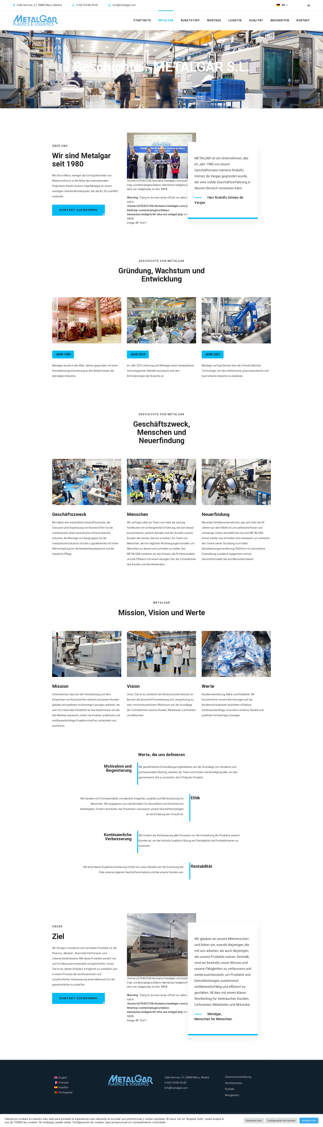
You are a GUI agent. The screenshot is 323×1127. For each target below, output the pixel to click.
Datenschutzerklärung (238, 1076)
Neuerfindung (216, 514)
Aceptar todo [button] (309, 1120)
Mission (60, 686)
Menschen (137, 514)
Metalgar (166, 20)
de (283, 4)
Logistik (235, 20)
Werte (208, 686)
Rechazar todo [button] (254, 1120)
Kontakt (303, 20)
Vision (133, 686)
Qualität (256, 20)
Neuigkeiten (279, 20)
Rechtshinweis (233, 1083)
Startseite (142, 20)
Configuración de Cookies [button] (281, 1120)
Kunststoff (190, 20)
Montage (214, 20)
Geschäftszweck (69, 514)
